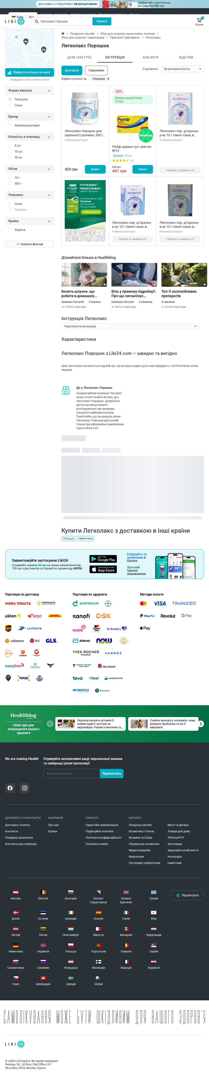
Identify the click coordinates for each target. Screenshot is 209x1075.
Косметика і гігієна (141, 831)
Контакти (61, 14)
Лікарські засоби (82, 33)
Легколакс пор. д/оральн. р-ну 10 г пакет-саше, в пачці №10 (132, 227)
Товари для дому (179, 831)
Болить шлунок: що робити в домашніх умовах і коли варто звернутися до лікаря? (80, 293)
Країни (52, 831)
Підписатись (111, 773)
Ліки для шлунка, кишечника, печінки (127, 33)
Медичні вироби (139, 850)
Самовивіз (96, 70)
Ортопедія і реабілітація (144, 863)
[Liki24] (14, 1044)
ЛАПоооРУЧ (176, 837)
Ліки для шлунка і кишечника (82, 37)
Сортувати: (150, 69)
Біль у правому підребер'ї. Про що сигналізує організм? (133, 293)
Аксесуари (175, 856)
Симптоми (174, 863)
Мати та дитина (178, 825)
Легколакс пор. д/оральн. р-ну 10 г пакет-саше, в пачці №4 (179, 227)
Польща (68, 538)
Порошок (99, 78)
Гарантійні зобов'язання (102, 825)
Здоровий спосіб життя (183, 850)
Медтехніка (136, 856)
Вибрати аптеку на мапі (31, 72)
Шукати (102, 21)
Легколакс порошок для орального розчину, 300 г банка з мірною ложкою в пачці (84, 137)
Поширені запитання (112, 14)
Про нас (134, 14)
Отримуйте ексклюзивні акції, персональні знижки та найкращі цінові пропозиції (82, 761)
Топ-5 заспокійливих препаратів (179, 293)
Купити (95, 169)
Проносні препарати (125, 37)
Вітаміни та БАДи (140, 837)
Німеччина (85, 538)
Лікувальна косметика (144, 844)
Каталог (46, 14)
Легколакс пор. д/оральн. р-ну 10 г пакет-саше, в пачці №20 (179, 135)
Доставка (72, 70)
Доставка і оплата (83, 14)
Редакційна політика (99, 831)
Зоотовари (175, 844)
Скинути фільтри (32, 244)
